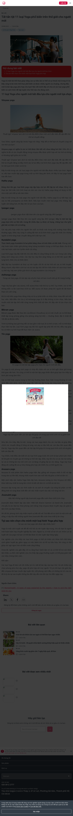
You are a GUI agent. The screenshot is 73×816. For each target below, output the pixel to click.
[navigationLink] (4, 3)
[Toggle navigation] (70, 3)
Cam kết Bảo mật (36, 806)
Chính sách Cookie (22, 806)
